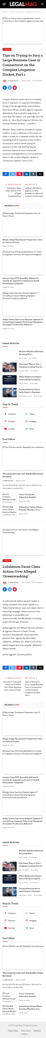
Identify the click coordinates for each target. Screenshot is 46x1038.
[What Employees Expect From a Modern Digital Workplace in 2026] (10, 379)
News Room (14, 81)
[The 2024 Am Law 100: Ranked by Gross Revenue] (23, 458)
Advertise (37, 1031)
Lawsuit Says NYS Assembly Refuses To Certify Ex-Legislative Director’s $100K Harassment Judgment (21, 281)
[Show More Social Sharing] (20, 87)
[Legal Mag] (23, 4)
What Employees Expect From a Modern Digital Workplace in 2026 (30, 379)
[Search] (42, 4)
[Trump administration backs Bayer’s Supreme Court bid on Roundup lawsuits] (10, 392)
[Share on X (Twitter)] (10, 87)
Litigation (7, 49)
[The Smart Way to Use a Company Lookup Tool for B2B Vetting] (10, 367)
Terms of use (26, 1031)
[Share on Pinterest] (15, 87)
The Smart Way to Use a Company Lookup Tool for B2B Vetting (31, 367)
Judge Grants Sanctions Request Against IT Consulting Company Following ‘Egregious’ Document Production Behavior (23, 322)
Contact (24, 1034)
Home (5, 12)
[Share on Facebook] (5, 87)
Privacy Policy (13, 1031)
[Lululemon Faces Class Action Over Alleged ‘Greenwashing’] (23, 542)
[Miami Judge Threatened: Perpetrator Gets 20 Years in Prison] (23, 224)
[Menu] (4, 4)
